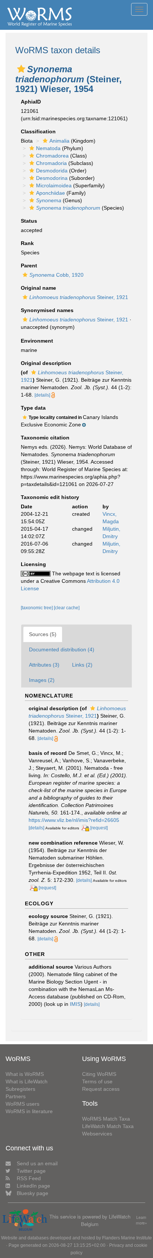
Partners (16, 1096)
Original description (46, 363)
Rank (27, 243)
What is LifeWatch (27, 1081)
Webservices (97, 1134)
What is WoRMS (25, 1074)
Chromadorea (52, 156)
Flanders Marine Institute (127, 1237)
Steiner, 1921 (78, 297)
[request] (99, 827)
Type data (33, 408)
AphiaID (31, 102)
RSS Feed (29, 1178)
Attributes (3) (44, 665)
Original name (38, 288)
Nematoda (48, 148)
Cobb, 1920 (56, 275)
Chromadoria (51, 163)
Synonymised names (47, 310)
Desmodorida (52, 171)
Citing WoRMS (99, 1074)
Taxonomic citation (45, 438)
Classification (38, 131)
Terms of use (97, 1081)
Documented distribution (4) (61, 649)
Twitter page (31, 1171)
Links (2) (82, 665)
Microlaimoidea (54, 185)
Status (29, 221)
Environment (37, 341)
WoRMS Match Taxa (106, 1119)
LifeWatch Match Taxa (108, 1126)
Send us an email (37, 1163)
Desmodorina (52, 178)
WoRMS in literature (29, 1111)
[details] (42, 395)
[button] (21, 68)
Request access (101, 1089)
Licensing (33, 564)
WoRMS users (22, 1104)
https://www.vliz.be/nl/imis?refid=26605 (74, 820)
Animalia (59, 141)
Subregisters (20, 1089)
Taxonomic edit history (50, 497)
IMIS (75, 1004)
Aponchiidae (50, 193)
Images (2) (42, 680)
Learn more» (141, 1220)
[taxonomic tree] (37, 607)
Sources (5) (42, 634)
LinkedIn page (33, 1186)
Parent (29, 266)
